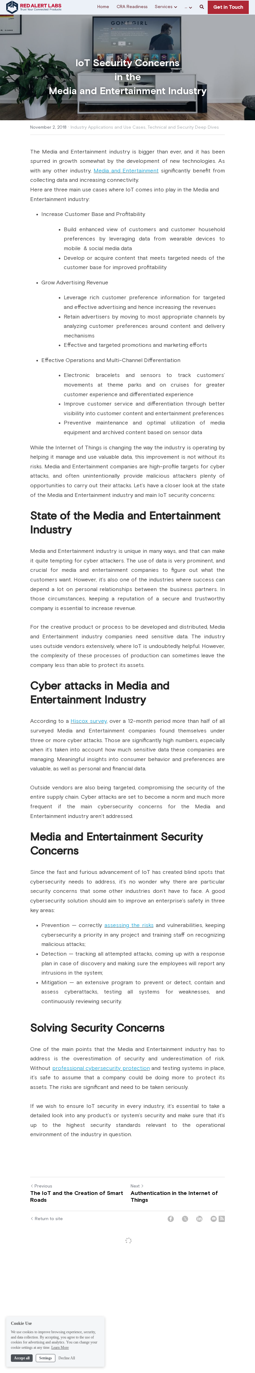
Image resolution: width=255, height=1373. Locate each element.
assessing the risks (129, 925)
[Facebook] (171, 1219)
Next (135, 1186)
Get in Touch (228, 7)
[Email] (214, 1219)
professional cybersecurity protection (101, 1068)
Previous (43, 1186)
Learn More (60, 1347)
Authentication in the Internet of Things (174, 1197)
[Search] (202, 7)
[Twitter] (185, 1219)
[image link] (33, 6)
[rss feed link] (222, 1219)
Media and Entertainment (126, 171)
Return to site (49, 1219)
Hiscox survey (88, 721)
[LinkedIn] (199, 1219)
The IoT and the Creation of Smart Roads (76, 1197)
